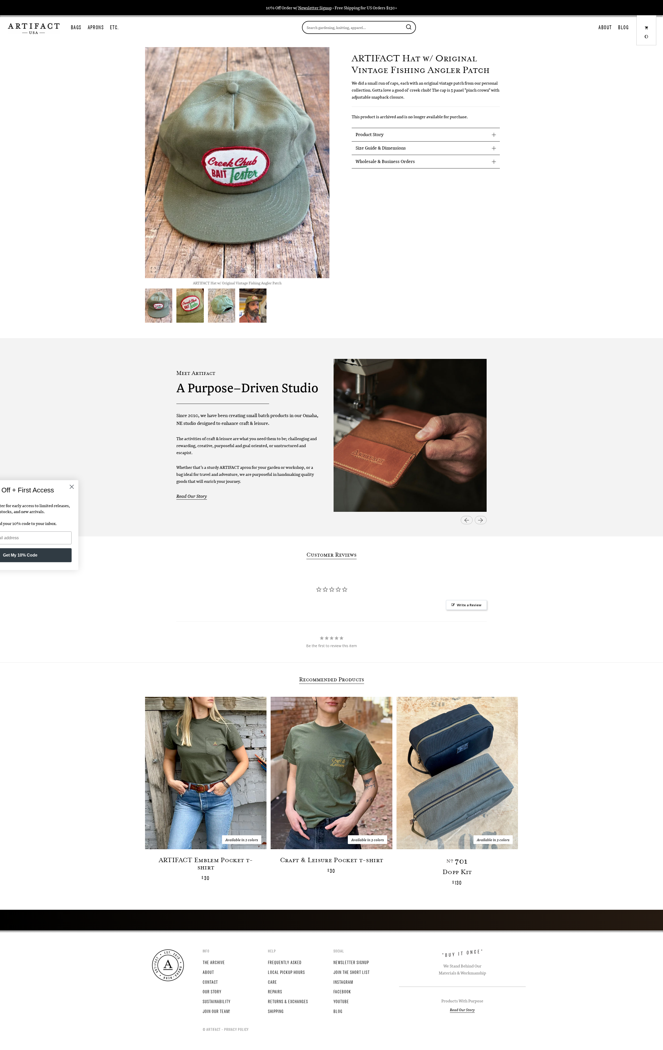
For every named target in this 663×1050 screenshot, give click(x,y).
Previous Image (313, 270)
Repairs (275, 991)
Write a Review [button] (469, 605)
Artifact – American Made (168, 965)
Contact (210, 982)
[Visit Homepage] (34, 28)
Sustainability (217, 1001)
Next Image (321, 270)
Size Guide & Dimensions (381, 148)
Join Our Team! (216, 1011)
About (605, 27)
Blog (623, 27)
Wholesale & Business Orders (385, 161)
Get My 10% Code (63, 555)
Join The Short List (352, 972)
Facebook (342, 991)
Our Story (212, 991)
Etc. (114, 27)
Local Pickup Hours (286, 972)
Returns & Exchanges (288, 1001)
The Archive (214, 962)
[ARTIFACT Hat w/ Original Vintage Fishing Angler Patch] (190, 306)
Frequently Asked (285, 962)
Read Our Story (191, 496)
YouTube (341, 1001)
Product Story (370, 134)
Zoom (153, 270)
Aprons (96, 27)
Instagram (343, 982)
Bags (76, 27)
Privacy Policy (236, 1029)
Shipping (276, 1011)
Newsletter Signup (315, 8)
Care (272, 982)
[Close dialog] (115, 486)
